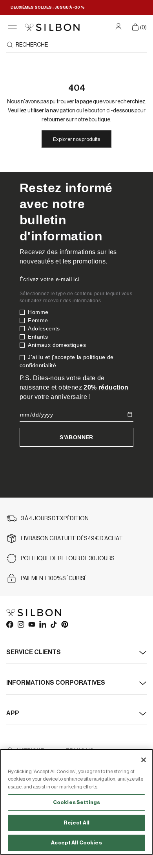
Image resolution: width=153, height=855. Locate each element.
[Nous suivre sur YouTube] (31, 624)
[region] (76, 802)
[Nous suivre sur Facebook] (9, 624)
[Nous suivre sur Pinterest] (64, 624)
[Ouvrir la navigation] (12, 27)
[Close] (143, 759)
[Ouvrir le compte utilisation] (119, 26)
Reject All (76, 822)
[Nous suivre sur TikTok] (53, 624)
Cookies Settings (76, 802)
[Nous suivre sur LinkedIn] (42, 624)
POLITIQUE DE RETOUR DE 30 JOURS (67, 558)
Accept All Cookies (76, 842)
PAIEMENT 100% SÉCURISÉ (54, 578)
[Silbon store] (52, 27)
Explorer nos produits (76, 139)
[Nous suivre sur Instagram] (20, 624)
